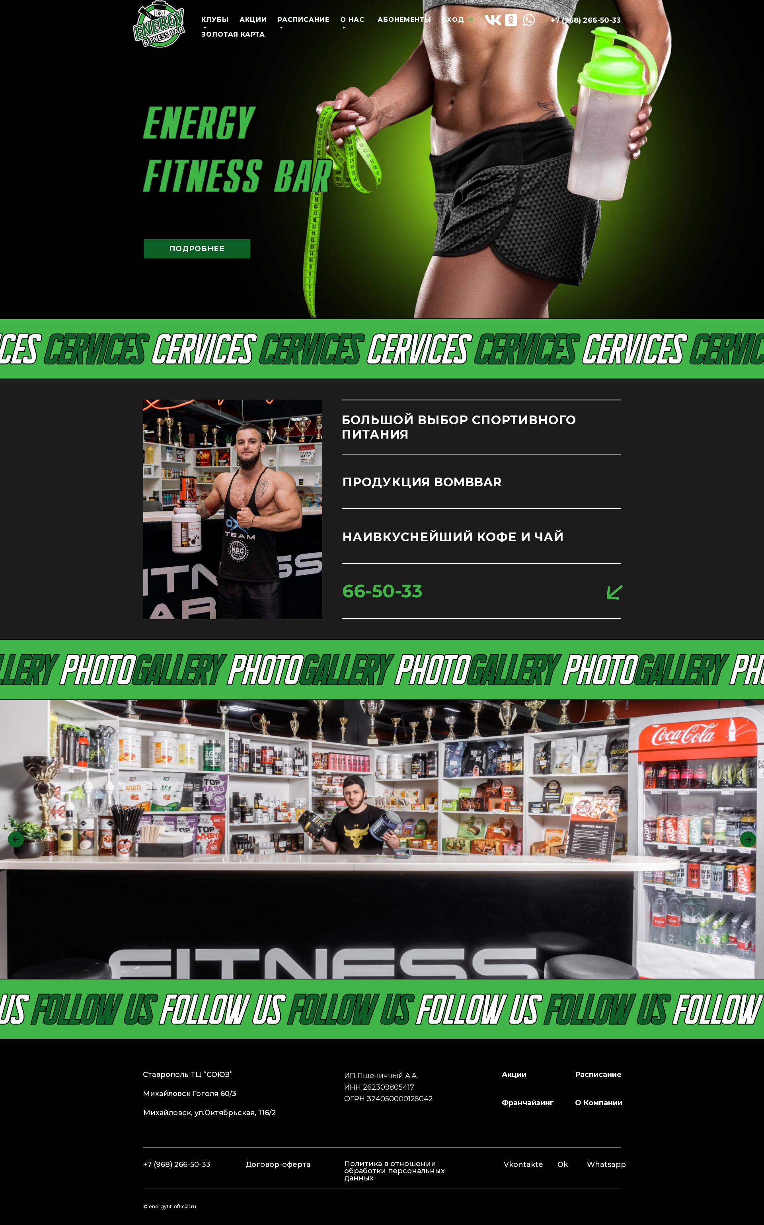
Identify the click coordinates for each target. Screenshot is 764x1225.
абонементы (404, 19)
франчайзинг (528, 1102)
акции (253, 19)
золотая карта (233, 34)
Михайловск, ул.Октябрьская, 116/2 (209, 1112)
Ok (562, 1164)
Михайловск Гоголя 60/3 (189, 1093)
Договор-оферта (278, 1164)
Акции (514, 1074)
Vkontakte (523, 1164)
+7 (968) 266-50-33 (586, 20)
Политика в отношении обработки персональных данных (394, 1170)
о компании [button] (598, 1102)
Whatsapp (606, 1164)
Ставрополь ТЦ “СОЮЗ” (188, 1074)
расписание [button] (598, 1074)
